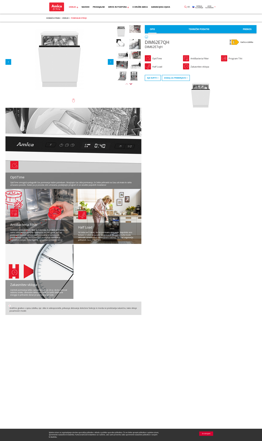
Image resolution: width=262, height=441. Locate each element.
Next (111, 62)
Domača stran (53, 18)
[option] (129, 32)
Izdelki (65, 18)
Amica (56, 6)
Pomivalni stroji (79, 18)
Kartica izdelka (246, 42)
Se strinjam (206, 433)
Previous (8, 62)
